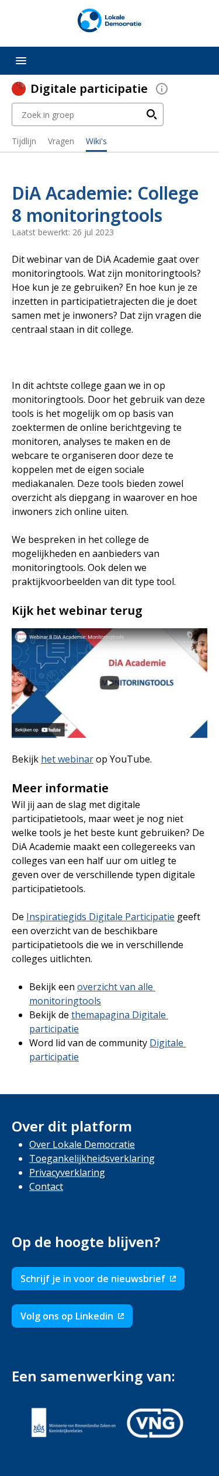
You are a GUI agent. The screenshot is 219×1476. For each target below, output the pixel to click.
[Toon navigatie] (21, 61)
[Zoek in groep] (152, 114)
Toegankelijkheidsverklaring (92, 1158)
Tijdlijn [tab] (24, 141)
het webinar (67, 759)
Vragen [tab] (61, 141)
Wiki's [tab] (96, 141)
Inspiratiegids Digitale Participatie (100, 916)
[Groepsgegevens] (161, 88)
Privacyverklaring (67, 1172)
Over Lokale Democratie (82, 1144)
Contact (46, 1186)
